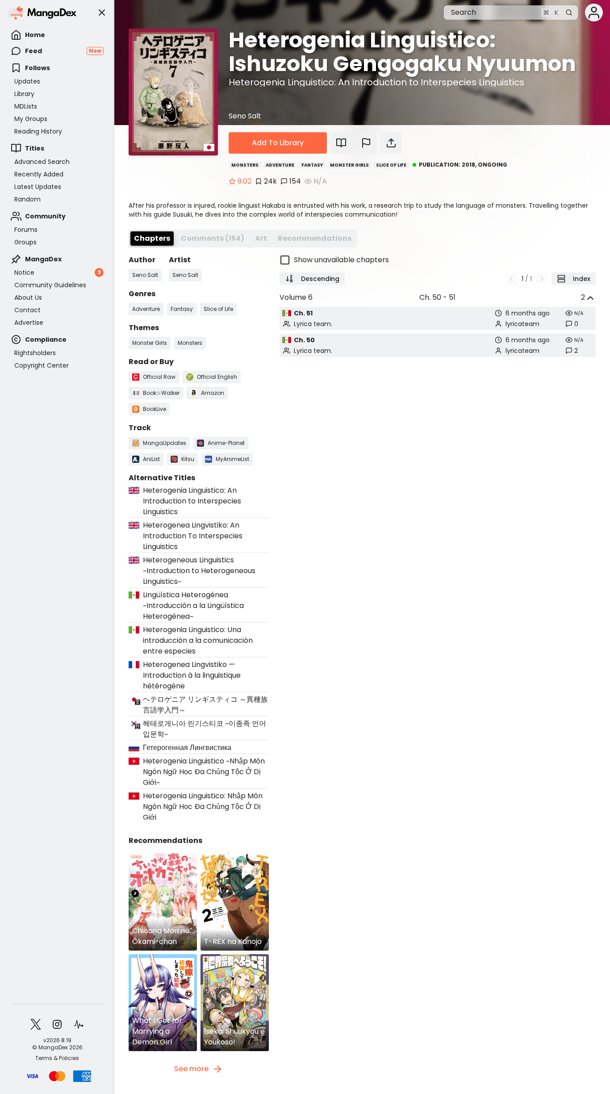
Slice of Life (391, 165)
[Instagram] (57, 1024)
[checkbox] (438, 260)
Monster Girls (349, 165)
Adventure (280, 165)
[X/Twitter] (35, 1024)
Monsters (245, 165)
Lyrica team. (313, 323)
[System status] (78, 1024)
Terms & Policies (57, 1058)
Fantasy (312, 165)
